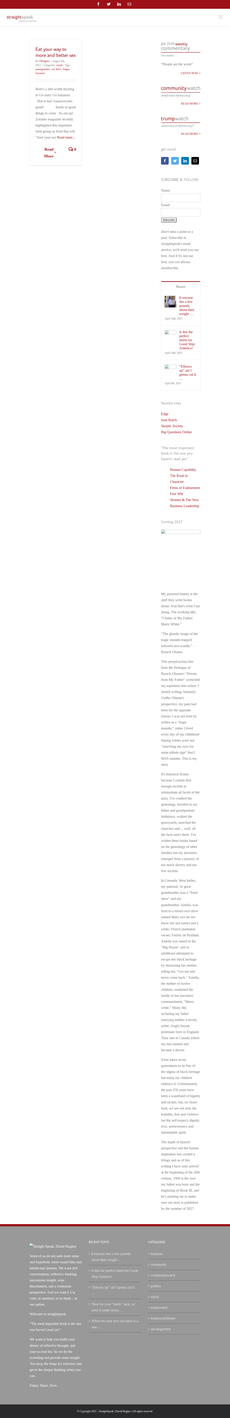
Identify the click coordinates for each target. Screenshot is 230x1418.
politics (156, 1286)
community (159, 1264)
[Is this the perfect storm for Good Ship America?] (170, 333)
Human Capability (183, 470)
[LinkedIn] (185, 161)
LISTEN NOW (189, 73)
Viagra (65, 69)
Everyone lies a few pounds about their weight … (186, 306)
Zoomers (40, 73)
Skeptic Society (172, 426)
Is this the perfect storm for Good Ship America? (187, 340)
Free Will (176, 494)
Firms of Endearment (185, 488)
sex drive (56, 69)
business (157, 1254)
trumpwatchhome (163, 1318)
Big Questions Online (176, 432)
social (59, 65)
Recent (180, 287)
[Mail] (195, 161)
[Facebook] (165, 161)
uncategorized (160, 1329)
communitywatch (163, 1275)
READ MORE (189, 103)
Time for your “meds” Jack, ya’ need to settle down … (113, 1307)
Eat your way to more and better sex (55, 52)
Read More (48, 152)
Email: (165, 205)
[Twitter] (175, 161)
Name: (165, 190)
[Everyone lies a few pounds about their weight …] (170, 299)
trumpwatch (159, 1307)
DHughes (44, 61)
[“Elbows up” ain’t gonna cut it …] (170, 367)
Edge (164, 414)
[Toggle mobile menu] (221, 17)
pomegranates (42, 69)
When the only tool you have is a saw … (114, 1324)
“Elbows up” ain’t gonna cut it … (187, 372)
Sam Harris (169, 420)
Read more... (66, 137)
